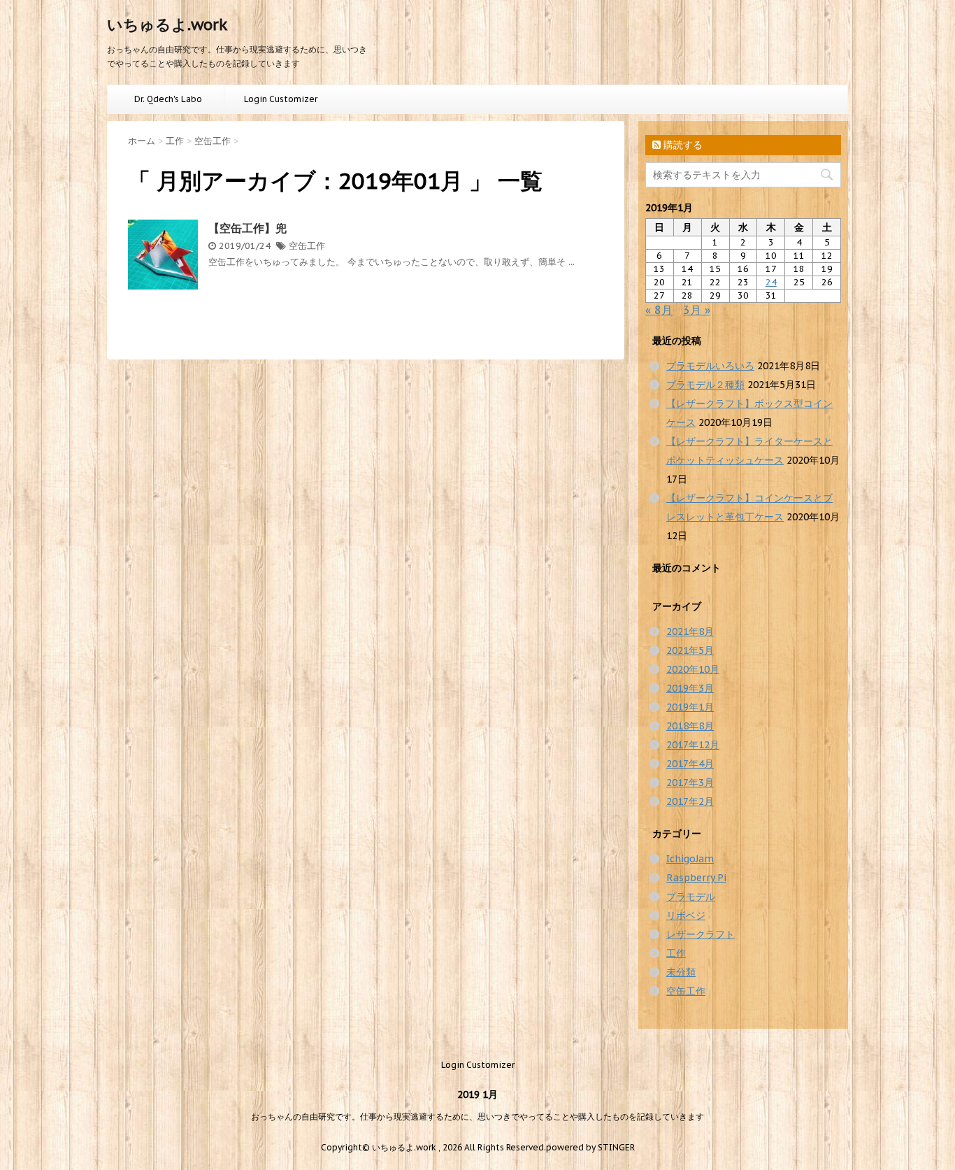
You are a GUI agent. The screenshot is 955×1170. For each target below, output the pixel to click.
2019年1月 (690, 707)
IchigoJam (690, 858)
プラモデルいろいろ (710, 365)
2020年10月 (692, 669)
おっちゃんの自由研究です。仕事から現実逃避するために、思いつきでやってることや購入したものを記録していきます (477, 1116)
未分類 (681, 972)
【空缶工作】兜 (247, 228)
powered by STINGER (590, 1147)
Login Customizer (280, 99)
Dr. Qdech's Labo (168, 99)
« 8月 (659, 310)
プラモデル (690, 896)
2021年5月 (690, 650)
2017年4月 (690, 763)
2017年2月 (690, 801)
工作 (676, 953)
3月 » (696, 310)
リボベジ (685, 915)
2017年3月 (690, 782)
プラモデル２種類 (705, 384)
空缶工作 (307, 246)
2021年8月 (690, 631)
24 (771, 282)
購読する (682, 144)
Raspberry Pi (696, 877)
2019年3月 (690, 688)
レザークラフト (700, 934)
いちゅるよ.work (167, 24)
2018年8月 (690, 726)
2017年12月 (692, 745)
